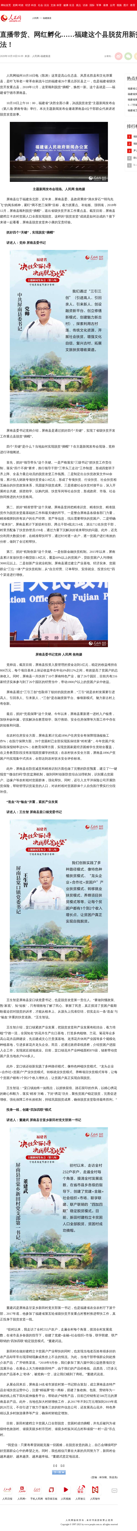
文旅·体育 (56, 5)
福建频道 (47, 18)
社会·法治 (43, 5)
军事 (98, 5)
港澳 (105, 5)
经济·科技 (30, 5)
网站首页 (6, 5)
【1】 (55, 1465)
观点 (78, 5)
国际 (92, 5)
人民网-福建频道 (41, 56)
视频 (119, 5)
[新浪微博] (119, 56)
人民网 (35, 18)
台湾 (112, 5)
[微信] (128, 56)
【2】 (62, 1465)
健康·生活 (68, 5)
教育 (132, 5)
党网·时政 (18, 5)
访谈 (85, 5)
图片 (125, 5)
